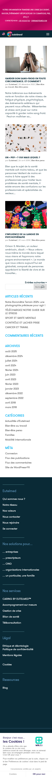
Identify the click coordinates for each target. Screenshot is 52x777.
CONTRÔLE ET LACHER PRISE (22, 322)
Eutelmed (13, 84)
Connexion (11, 453)
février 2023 (11, 383)
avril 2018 (10, 402)
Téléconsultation (12, 622)
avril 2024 (10, 365)
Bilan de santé (11, 616)
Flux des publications (17, 458)
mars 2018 (11, 407)
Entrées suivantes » (36, 282)
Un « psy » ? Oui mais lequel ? (22, 157)
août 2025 (11, 351)
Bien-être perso (21, 87)
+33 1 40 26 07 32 (24, 21)
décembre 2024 (14, 356)
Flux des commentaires (18, 462)
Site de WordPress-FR (17, 467)
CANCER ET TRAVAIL (16, 327)
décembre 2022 (14, 393)
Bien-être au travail (16, 425)
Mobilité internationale (18, 439)
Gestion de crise (12, 610)
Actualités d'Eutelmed (17, 421)
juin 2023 (10, 374)
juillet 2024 (11, 360)
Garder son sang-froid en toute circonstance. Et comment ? (25, 80)
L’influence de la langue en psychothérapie (22, 236)
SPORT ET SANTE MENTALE (20, 317)
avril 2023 (10, 379)
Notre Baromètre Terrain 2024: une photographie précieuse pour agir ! (25, 303)
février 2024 (11, 370)
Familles (9, 434)
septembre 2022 (14, 398)
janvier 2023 (12, 388)
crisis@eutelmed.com (39, 21)
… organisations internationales (21, 569)
